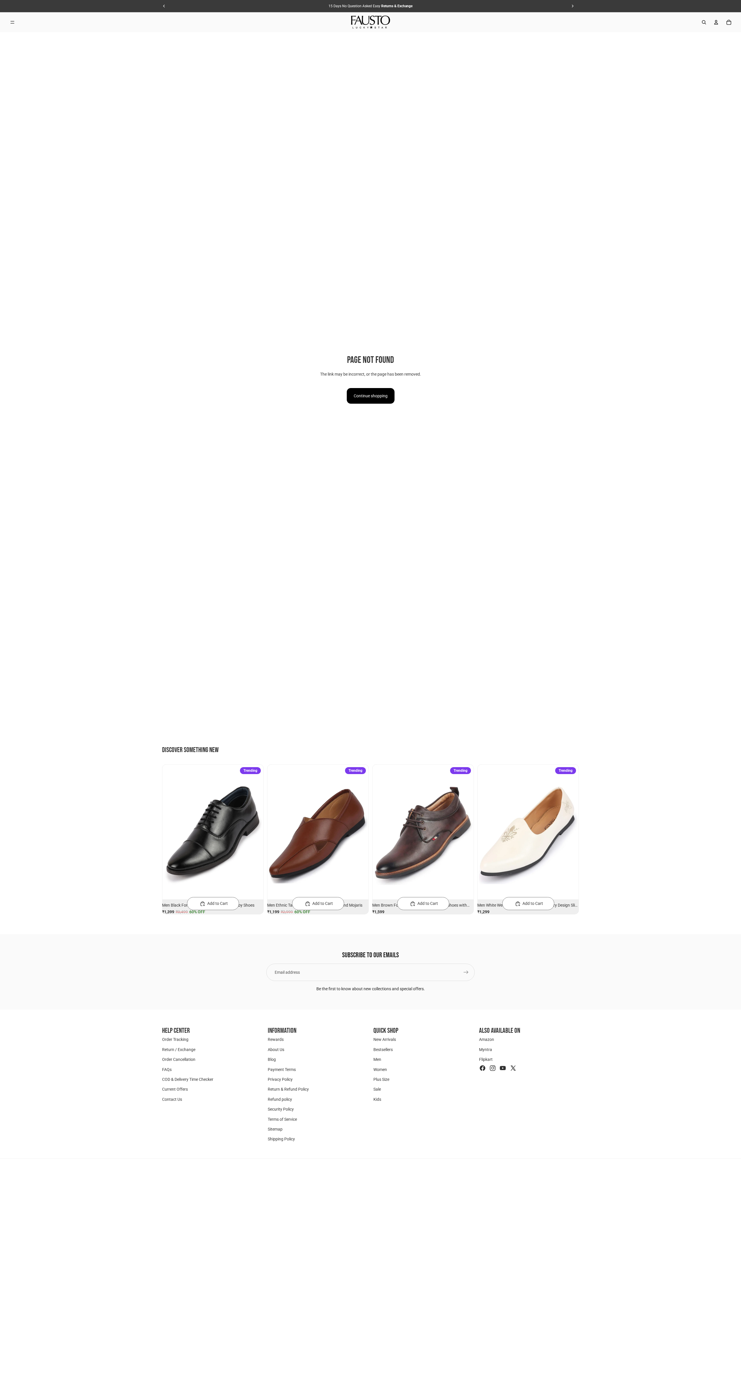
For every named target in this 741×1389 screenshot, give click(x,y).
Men (377, 1059)
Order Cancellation (178, 1059)
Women (380, 1069)
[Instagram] (492, 1067)
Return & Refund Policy (288, 1089)
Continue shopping (371, 396)
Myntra (485, 1049)
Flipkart (486, 1059)
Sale (377, 1089)
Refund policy (280, 1099)
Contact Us (172, 1099)
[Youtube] (502, 1067)
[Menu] (12, 22)
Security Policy (281, 1109)
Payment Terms (282, 1069)
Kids (377, 1099)
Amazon (486, 1039)
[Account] (716, 22)
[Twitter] (513, 1067)
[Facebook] (482, 1067)
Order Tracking (175, 1039)
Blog (272, 1059)
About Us (276, 1049)
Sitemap (275, 1129)
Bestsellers (383, 1049)
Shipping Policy (281, 1139)
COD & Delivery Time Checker (187, 1079)
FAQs (167, 1069)
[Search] (704, 22)
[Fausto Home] (370, 22)
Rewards (276, 1039)
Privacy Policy (280, 1079)
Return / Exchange (178, 1049)
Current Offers (175, 1089)
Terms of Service (282, 1119)
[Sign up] (466, 972)
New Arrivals (384, 1039)
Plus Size (381, 1079)
